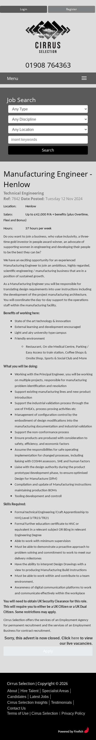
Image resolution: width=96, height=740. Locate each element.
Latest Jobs (39, 697)
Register (71, 9)
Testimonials (61, 702)
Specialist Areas (55, 691)
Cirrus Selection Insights (27, 702)
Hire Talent (29, 691)
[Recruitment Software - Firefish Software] (73, 729)
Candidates (16, 697)
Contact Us (16, 708)
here (75, 638)
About (12, 691)
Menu (12, 78)
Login (23, 9)
